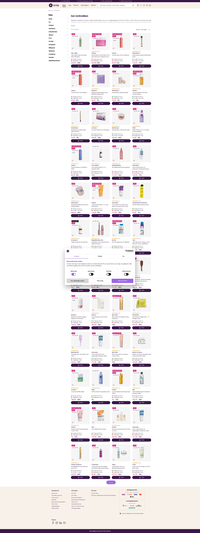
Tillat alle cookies (122, 280)
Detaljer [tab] (100, 256)
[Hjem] (54, 5)
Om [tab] (123, 256)
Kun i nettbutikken (55, 10)
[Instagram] (56, 522)
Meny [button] (64, 5)
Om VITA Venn (94, 493)
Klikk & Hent (55, 504)
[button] (133, 5)
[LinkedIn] (60, 522)
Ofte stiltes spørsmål (57, 495)
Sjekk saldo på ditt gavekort (58, 501)
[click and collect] (147, 5)
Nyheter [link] (76, 5)
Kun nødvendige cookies (77, 280)
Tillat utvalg (100, 280)
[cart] (150, 5)
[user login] (140, 5)
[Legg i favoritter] (72, 48)
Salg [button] (69, 5)
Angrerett (54, 499)
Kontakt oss (54, 493)
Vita (49, 10)
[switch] (91, 274)
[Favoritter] (144, 5)
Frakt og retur (55, 497)
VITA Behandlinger (75, 508)
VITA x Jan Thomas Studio (77, 506)
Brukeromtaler (55, 508)
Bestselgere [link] (85, 5)
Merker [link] (93, 5)
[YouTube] (64, 522)
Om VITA (73, 493)
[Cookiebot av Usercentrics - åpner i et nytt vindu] (126, 251)
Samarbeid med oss (76, 504)
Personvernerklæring (76, 497)
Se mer (73, 25)
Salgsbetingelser (56, 506)
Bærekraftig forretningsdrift (78, 499)
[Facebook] (53, 522)
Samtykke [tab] (76, 256)
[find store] (138, 5)
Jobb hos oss (74, 501)
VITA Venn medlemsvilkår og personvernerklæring (103, 495)
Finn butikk (74, 495)
